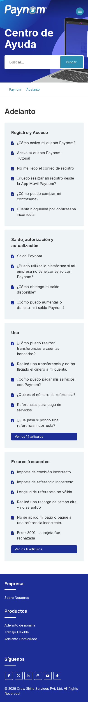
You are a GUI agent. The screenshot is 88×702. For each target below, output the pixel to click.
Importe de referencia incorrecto (45, 482)
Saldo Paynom (29, 256)
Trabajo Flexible (17, 632)
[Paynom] (26, 15)
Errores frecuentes (30, 461)
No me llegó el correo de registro (45, 168)
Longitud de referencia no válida (44, 492)
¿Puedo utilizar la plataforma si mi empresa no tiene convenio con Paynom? (46, 271)
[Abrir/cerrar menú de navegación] (80, 11)
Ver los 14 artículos (29, 436)
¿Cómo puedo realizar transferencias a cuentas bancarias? (38, 348)
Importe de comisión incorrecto (44, 472)
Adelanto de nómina (20, 625)
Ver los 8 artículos (28, 549)
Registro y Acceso (29, 132)
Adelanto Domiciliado (21, 639)
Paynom (15, 89)
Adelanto (33, 89)
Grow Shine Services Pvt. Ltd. (40, 688)
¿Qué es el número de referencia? (46, 394)
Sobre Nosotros (17, 597)
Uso (15, 332)
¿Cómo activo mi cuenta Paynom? (46, 143)
